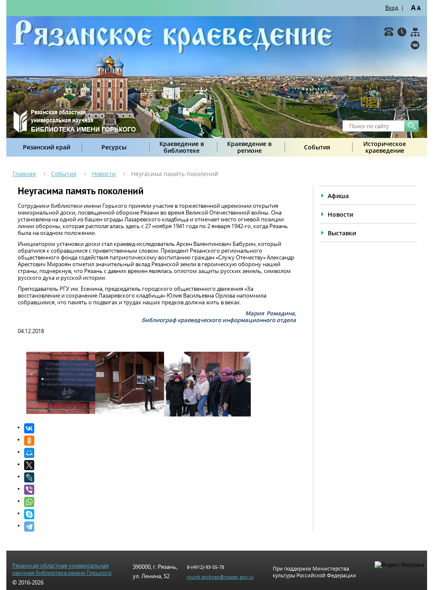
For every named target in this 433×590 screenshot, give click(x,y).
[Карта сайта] (415, 32)
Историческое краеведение (384, 147)
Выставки (342, 233)
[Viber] (160, 490)
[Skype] (160, 514)
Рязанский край (46, 147)
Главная (24, 174)
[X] (160, 465)
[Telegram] (160, 526)
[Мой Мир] (160, 453)
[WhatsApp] (160, 502)
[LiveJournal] (160, 477)
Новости (104, 174)
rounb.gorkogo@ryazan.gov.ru (220, 576)
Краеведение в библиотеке (181, 147)
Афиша (338, 196)
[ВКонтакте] (415, 45)
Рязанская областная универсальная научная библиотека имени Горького (62, 569)
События (317, 147)
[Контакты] (388, 32)
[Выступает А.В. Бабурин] (138, 412)
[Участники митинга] (207, 414)
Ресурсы (113, 147)
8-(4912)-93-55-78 (205, 567)
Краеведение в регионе (249, 147)
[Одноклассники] (160, 441)
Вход (391, 7)
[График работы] (401, 32)
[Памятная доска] (69, 412)
